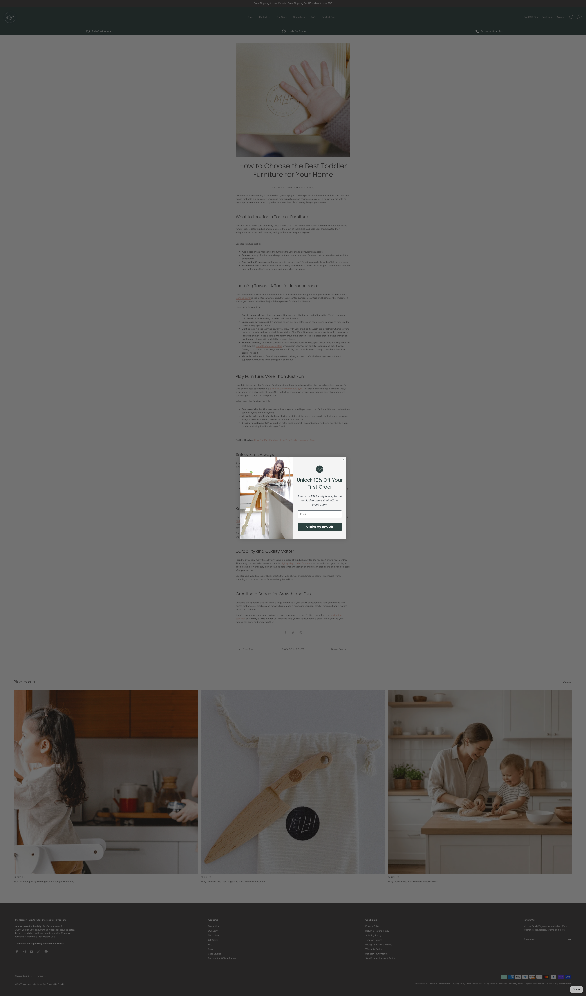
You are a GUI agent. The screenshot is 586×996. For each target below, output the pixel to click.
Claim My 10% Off (319, 526)
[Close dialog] (343, 459)
